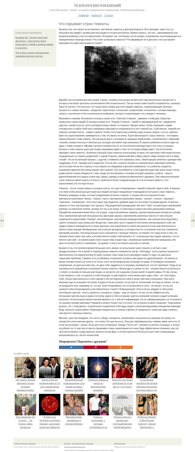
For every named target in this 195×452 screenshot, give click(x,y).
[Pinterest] (96, 347)
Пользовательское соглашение (82, 443)
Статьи (108, 15)
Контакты (67, 443)
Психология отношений (97, 5)
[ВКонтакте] (71, 347)
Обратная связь (119, 443)
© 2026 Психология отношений (25, 443)
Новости (96, 15)
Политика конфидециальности (74, 447)
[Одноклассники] (120, 347)
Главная (83, 15)
